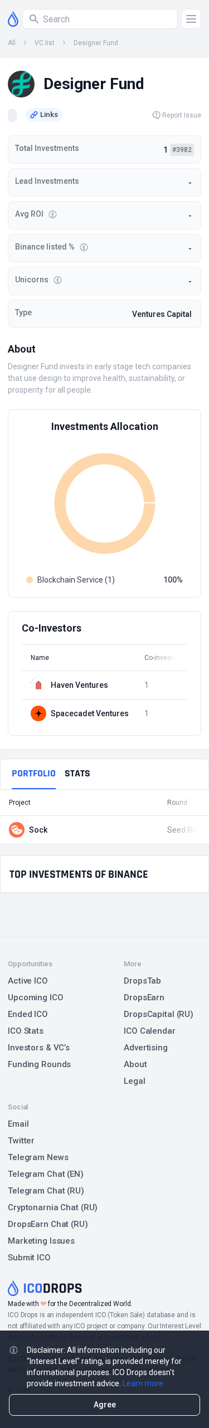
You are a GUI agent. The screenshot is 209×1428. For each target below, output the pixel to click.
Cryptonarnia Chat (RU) (53, 1207)
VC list (45, 43)
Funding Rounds (39, 1064)
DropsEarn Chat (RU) (48, 1224)
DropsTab (142, 981)
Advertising (146, 1048)
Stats (77, 773)
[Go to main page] (13, 19)
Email (18, 1124)
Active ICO (28, 981)
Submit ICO (29, 1258)
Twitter (21, 1141)
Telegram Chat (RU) (46, 1191)
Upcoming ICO (36, 997)
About (135, 1064)
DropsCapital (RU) (158, 1014)
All (12, 43)
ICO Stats (25, 1031)
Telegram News (38, 1157)
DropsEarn (144, 997)
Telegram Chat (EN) (46, 1174)
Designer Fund (96, 43)
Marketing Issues (41, 1241)
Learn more (143, 1383)
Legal (134, 1081)
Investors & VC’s (39, 1048)
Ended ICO (28, 1014)
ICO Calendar (150, 1031)
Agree (105, 1404)
